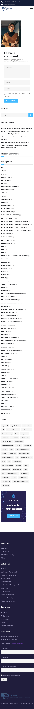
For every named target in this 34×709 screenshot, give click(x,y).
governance (13, 453)
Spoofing (4, 385)
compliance (24, 434)
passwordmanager (7, 465)
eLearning (5, 262)
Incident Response (8, 297)
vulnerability (6, 481)
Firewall (4, 275)
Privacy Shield (6, 344)
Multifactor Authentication (12, 309)
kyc (17, 457)
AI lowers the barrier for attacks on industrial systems (16, 138)
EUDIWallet (27, 446)
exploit (4, 449)
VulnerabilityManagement (20, 481)
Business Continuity (9, 187)
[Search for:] (17, 115)
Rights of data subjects (10, 350)
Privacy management (9, 338)
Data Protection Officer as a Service (15, 231)
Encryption (5, 268)
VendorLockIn (22, 477)
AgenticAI (5, 426)
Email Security (6, 265)
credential (5, 438)
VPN (2, 404)
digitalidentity (19, 442)
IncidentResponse (7, 457)
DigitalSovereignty (7, 446)
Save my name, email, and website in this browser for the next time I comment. (17, 95)
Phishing (4, 331)
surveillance (5, 477)
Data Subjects (6, 240)
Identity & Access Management (13, 293)
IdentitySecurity (24, 453)
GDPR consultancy (8, 284)
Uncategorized (7, 394)
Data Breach (6, 209)
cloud (16, 434)
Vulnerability (6, 407)
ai (23, 426)
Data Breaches (7, 212)
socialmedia (24, 473)
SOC (2, 375)
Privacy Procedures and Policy (13, 341)
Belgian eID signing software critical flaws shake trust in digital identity (15, 133)
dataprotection (7, 442)
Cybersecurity (6, 205)
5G (2, 168)
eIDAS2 (19, 446)
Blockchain (5, 180)
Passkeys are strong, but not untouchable (15, 142)
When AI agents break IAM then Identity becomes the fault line (14, 146)
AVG (2, 174)
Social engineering (8, 378)
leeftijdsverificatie (26, 457)
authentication (26, 430)
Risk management (8, 353)
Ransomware (6, 347)
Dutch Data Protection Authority (14, 256)
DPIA (3, 249)
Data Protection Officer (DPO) (13, 227)
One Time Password (8, 315)
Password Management (10, 319)
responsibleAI (17, 469)
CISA (3, 196)
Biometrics (5, 177)
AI (2, 171)
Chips (3, 193)
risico (25, 469)
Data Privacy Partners (10, 215)
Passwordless (7, 325)
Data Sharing (6, 237)
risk (3, 473)
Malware (4, 306)
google (4, 453)
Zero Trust (5, 410)
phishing (18, 465)
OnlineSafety (17, 461)
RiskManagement (13, 473)
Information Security (9, 300)
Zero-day (4, 413)
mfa (9, 461)
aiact (29, 426)
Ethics (3, 271)
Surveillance (6, 388)
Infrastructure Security (10, 303)
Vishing (4, 400)
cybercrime (15, 438)
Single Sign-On (6, 369)
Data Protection (8, 218)
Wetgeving (5, 485)
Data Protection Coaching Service (14, 221)
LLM (3, 461)
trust (14, 477)
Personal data (7, 328)
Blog (3, 183)
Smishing (4, 372)
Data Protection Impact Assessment (15, 224)
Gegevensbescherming (22, 449)
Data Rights (6, 234)
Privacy (4, 334)
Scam (3, 356)
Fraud (3, 278)
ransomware (6, 469)
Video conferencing (8, 397)
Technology (6, 391)
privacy (26, 465)
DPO (2, 253)
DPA (2, 246)
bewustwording (7, 434)
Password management (10, 322)
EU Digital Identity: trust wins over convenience (16, 128)
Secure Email (6, 360)
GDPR (3, 281)
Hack (3, 287)
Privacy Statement (17, 644)
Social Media (6, 382)
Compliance (5, 199)
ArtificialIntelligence (13, 430)
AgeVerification (15, 426)
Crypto (4, 202)
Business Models (7, 190)
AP (3, 430)
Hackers (4, 290)
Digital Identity (7, 243)
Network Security (8, 312)
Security (4, 363)
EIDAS (3, 259)
